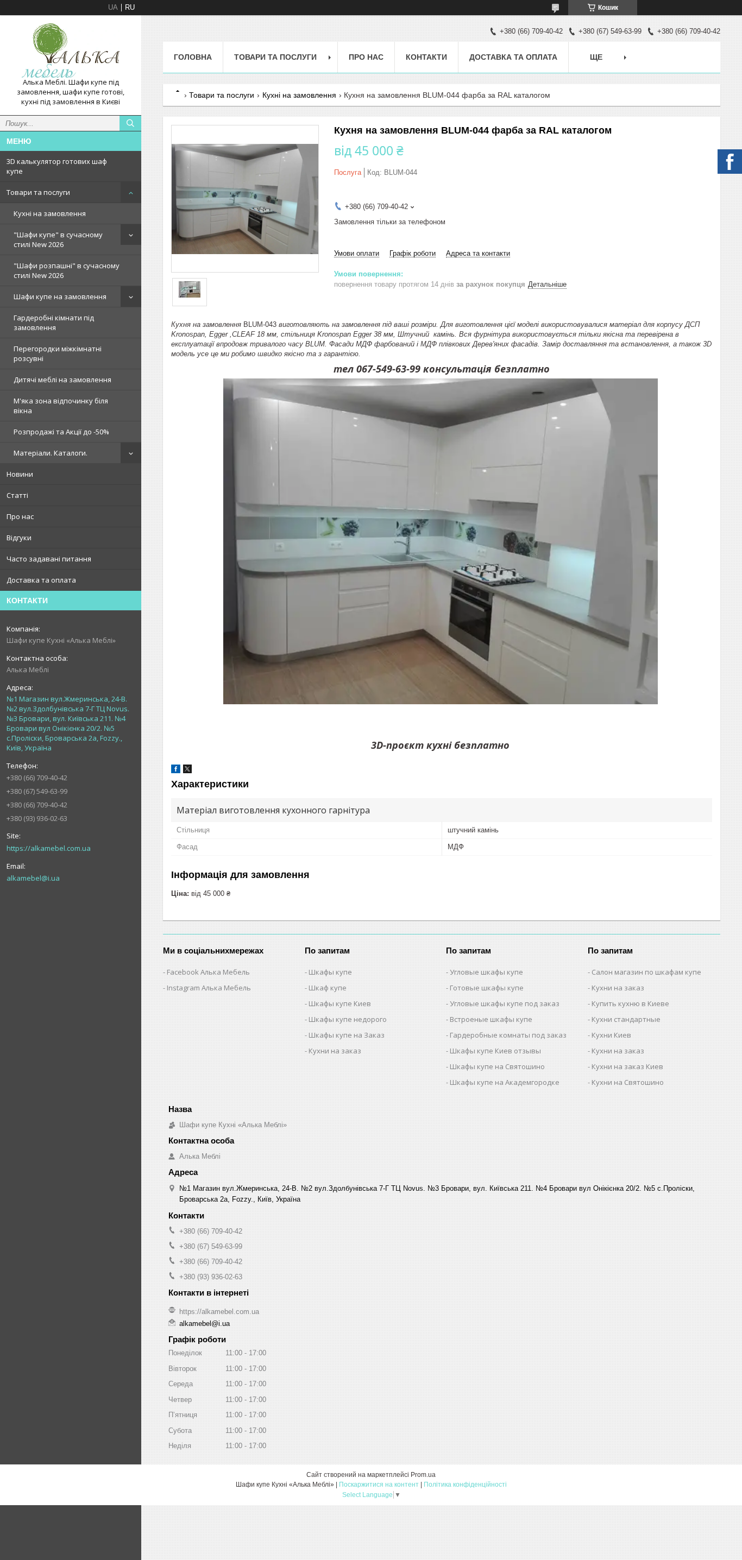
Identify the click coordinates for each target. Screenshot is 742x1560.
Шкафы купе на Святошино (497, 1066)
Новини (20, 474)
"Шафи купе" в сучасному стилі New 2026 (58, 239)
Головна (193, 57)
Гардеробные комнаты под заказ (508, 1035)
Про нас (20, 516)
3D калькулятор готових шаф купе (57, 166)
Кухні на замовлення (50, 213)
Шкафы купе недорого (348, 1019)
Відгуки (19, 537)
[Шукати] (130, 123)
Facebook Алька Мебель (208, 972)
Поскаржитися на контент (379, 1484)
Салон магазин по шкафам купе (646, 972)
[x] (187, 771)
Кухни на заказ (335, 1051)
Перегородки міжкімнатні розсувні (58, 353)
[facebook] (175, 771)
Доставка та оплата (41, 580)
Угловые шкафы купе (486, 972)
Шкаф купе (328, 988)
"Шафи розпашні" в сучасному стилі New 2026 (67, 270)
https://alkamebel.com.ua (49, 848)
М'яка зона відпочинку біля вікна (61, 405)
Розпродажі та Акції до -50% (61, 432)
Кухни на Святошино (628, 1082)
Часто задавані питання (49, 559)
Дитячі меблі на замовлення (62, 379)
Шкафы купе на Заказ (347, 1035)
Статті (17, 495)
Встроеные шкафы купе (491, 1019)
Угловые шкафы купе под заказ (504, 1003)
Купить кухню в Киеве (630, 1003)
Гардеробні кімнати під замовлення (54, 322)
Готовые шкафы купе (487, 988)
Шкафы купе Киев (340, 1003)
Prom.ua (423, 1475)
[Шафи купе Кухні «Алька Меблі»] (70, 50)
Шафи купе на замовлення (60, 296)
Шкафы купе (330, 972)
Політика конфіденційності (465, 1484)
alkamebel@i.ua (33, 878)
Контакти (426, 57)
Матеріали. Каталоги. (50, 453)
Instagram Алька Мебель (209, 988)
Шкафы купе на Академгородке (504, 1082)
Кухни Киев (611, 1035)
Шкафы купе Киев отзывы (495, 1051)
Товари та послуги (38, 192)
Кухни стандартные (626, 1019)
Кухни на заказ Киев (627, 1066)
